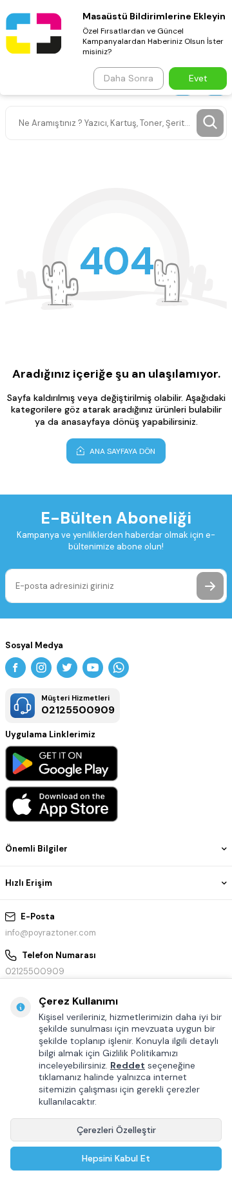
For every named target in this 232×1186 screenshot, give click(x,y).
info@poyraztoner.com (50, 932)
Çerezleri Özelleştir (116, 1130)
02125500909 (34, 971)
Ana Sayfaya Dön (121, 451)
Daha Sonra (128, 78)
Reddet (127, 1065)
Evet (198, 78)
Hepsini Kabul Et (116, 1158)
